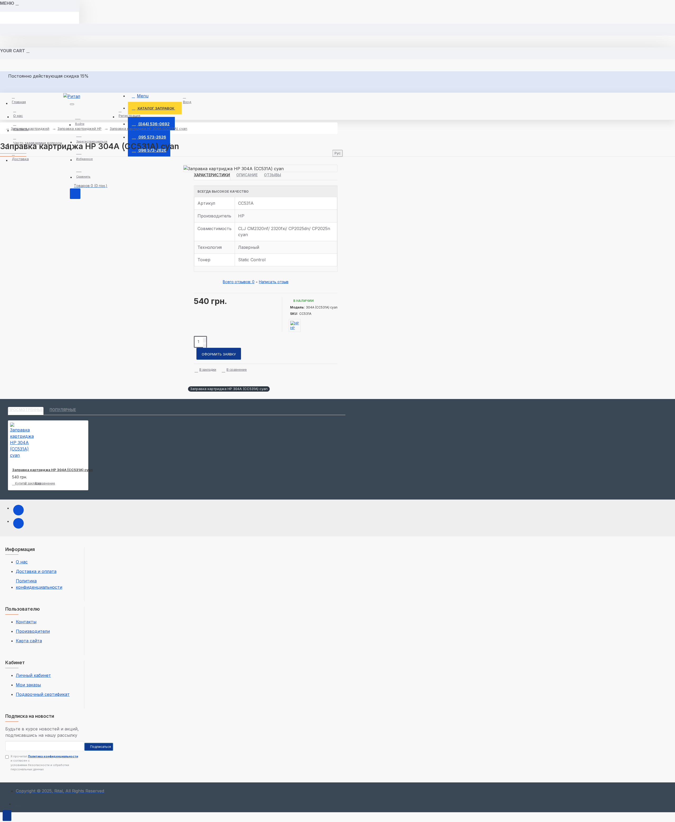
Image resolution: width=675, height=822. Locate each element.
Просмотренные (25, 409)
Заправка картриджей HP (79, 128)
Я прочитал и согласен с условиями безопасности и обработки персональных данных (44, 762)
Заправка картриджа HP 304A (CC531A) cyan (148, 128)
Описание (247, 175)
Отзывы (272, 175)
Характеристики (212, 175)
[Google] (18, 523)
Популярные (63, 409)
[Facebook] (18, 510)
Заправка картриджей (30, 128)
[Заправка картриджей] (19, 803)
